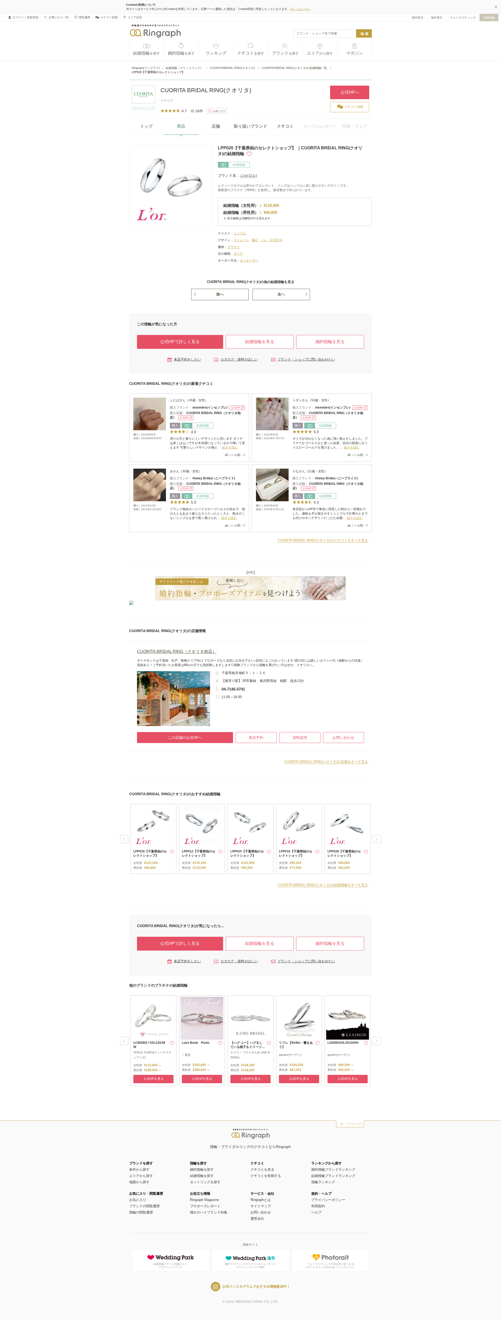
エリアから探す (141, 1176)
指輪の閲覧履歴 (141, 1212)
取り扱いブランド (250, 126)
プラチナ (233, 247)
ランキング (216, 53)
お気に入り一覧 (59, 17)
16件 (199, 111)
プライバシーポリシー (328, 1200)
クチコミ (250, 53)
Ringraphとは (260, 1200)
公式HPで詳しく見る (180, 341)
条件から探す (139, 1169)
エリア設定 (135, 17)
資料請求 (300, 737)
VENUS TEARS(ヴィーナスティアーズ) (152, 1055)
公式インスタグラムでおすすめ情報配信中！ (256, 1286)
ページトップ (353, 1123)
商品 (181, 126)
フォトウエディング (463, 17)
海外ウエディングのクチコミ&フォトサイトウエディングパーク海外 (250, 1266)
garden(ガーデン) (290, 1054)
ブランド (285, 53)
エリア (320, 53)
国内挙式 (417, 17)
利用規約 (318, 1206)
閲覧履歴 (84, 17)
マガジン (354, 53)
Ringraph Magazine (204, 1200)
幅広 (255, 240)
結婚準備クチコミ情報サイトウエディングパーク (170, 1266)
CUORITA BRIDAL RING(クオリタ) (233, 67)
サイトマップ (260, 1206)
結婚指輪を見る (259, 341)
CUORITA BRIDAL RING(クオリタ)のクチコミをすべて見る (323, 540)
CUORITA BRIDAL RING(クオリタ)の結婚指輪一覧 (295, 67)
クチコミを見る (262, 1169)
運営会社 (257, 1219)
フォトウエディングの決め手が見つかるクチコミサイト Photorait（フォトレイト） (330, 1266)
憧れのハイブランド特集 (208, 1212)
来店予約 (256, 737)
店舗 (216, 126)
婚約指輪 (181, 53)
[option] (153, 839)
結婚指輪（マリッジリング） (185, 67)
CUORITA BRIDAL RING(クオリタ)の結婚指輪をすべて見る (323, 885)
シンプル (240, 233)
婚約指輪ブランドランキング (333, 1169)
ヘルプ (316, 1212)
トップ (146, 126)
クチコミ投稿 (109, 17)
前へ (220, 294)
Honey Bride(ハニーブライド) (214, 478)
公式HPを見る (154, 1079)
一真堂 (186, 1054)
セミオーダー (249, 260)
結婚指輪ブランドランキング (333, 1176)
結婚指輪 (489, 17)
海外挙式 (436, 17)
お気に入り (137, 1200)
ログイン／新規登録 (25, 17)
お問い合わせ (343, 737)
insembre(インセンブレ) (210, 407)
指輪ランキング (323, 1182)
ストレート (241, 240)
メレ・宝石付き (272, 240)
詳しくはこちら (300, 8)
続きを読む (230, 447)
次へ (281, 294)
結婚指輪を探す (202, 1176)
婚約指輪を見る (330, 341)
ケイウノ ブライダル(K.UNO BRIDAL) (250, 1055)
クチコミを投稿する (265, 1176)
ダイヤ (238, 254)
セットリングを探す (205, 1182)
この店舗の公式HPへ (185, 737)
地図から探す (139, 1182)
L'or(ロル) (248, 175)
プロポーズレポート (205, 1206)
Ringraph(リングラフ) (146, 67)
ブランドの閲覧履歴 (144, 1206)
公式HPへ (350, 92)
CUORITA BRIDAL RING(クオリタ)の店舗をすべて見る (326, 762)
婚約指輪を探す (202, 1169)
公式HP (235, 407)
